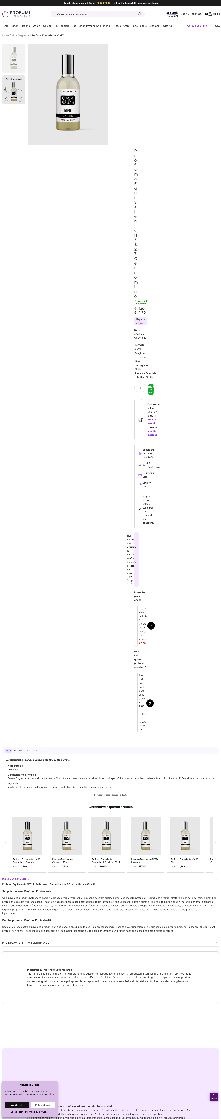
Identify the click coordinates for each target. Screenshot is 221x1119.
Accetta (16, 1105)
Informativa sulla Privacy (36, 1112)
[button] (5, 843)
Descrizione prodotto (15, 879)
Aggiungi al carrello (151, 389)
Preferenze (42, 1105)
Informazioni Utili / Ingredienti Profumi (26, 942)
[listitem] (27, 843)
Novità (216, 25)
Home (5, 35)
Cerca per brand (197, 25)
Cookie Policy (17, 1112)
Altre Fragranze (20, 35)
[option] (13, 58)
